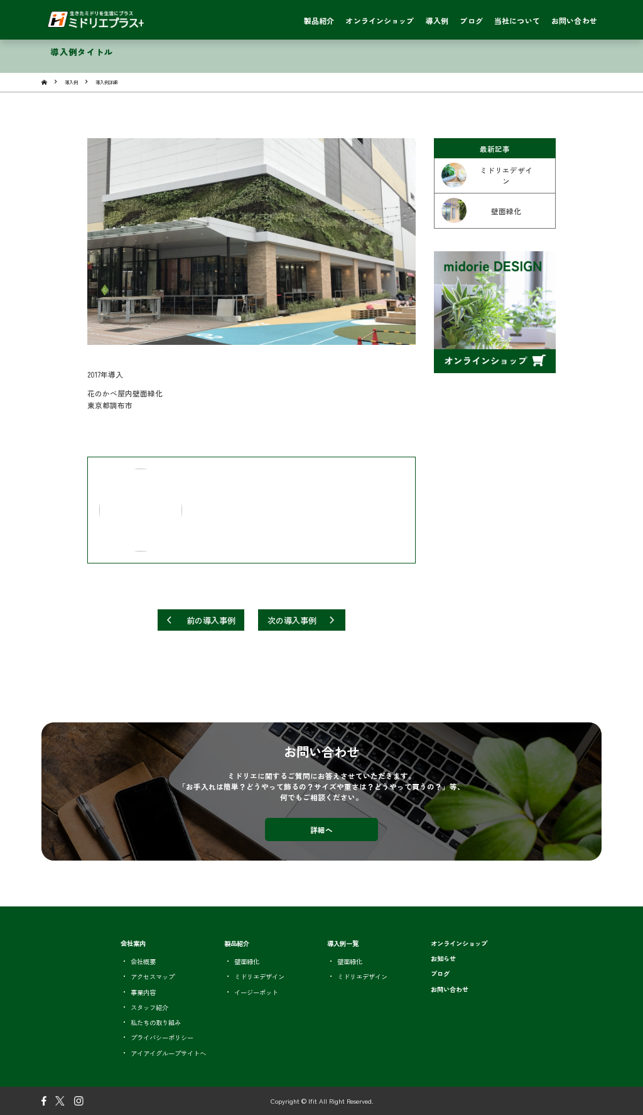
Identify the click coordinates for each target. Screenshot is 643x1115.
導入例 (71, 82)
